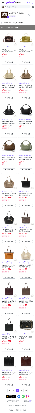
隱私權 (17, 410)
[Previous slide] (2, 37)
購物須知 (24, 405)
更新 (30, 401)
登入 (30, 2)
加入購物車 (10, 62)
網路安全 (11, 410)
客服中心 (10, 405)
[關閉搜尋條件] (5, 7)
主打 (2, 27)
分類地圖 (23, 410)
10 (26, 390)
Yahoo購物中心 (13, 2)
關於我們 (17, 405)
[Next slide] (15, 37)
